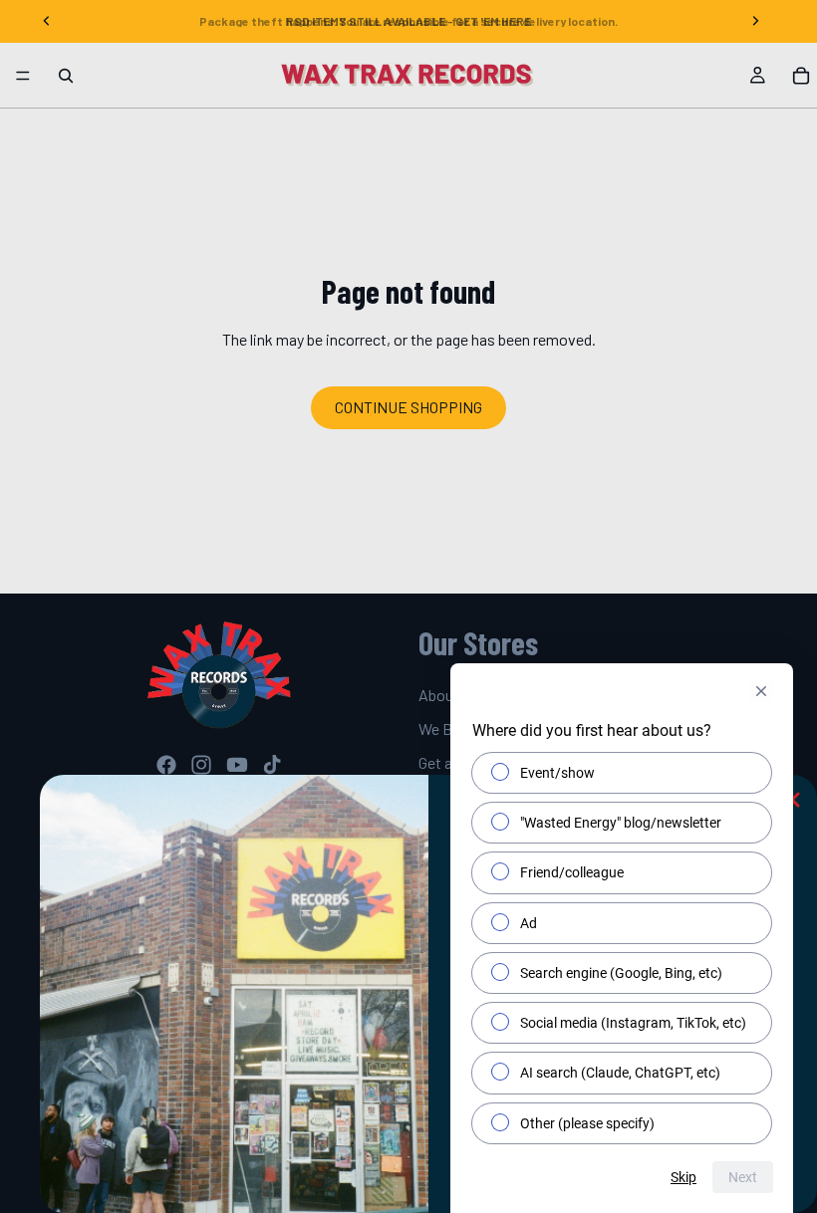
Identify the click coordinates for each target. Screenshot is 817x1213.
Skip (683, 1177)
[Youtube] (237, 765)
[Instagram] (201, 765)
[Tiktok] (272, 765)
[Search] (66, 76)
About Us (449, 694)
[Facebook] (166, 765)
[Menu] (23, 76)
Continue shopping (408, 406)
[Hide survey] (761, 691)
